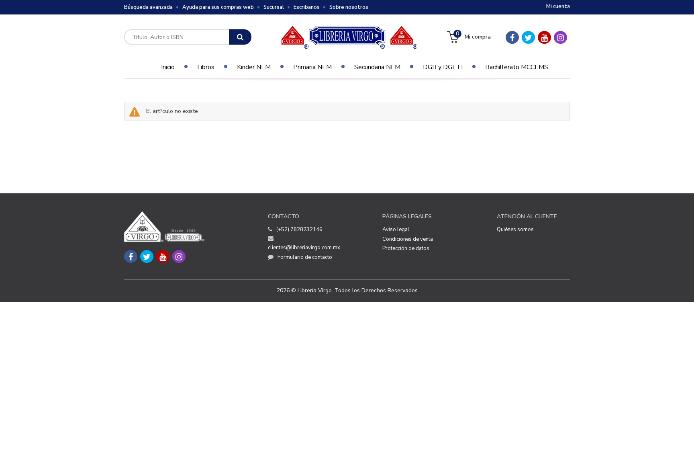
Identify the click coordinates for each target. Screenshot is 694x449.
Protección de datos (405, 248)
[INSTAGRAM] (560, 37)
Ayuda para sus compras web (218, 7)
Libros (205, 67)
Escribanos (307, 7)
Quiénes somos (515, 229)
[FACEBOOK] (512, 37)
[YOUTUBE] (544, 37)
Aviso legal (395, 229)
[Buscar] (240, 37)
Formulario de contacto (305, 257)
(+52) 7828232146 (299, 229)
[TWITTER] (528, 37)
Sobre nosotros (348, 7)
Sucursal (273, 7)
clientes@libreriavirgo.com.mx (304, 247)
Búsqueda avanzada (148, 7)
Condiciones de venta (407, 239)
